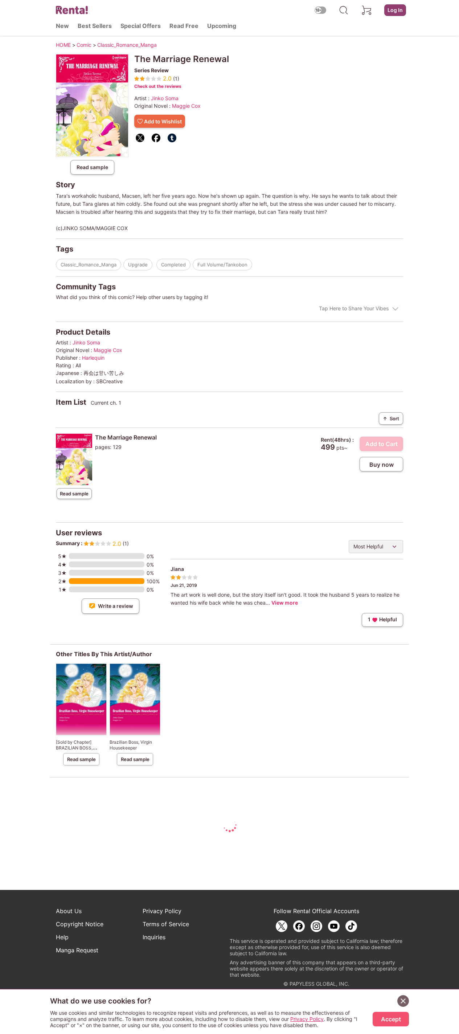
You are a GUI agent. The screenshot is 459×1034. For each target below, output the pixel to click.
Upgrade (138, 264)
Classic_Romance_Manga (88, 264)
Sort (391, 418)
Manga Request (77, 950)
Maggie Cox (186, 106)
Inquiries (154, 937)
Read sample (92, 167)
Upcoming (221, 25)
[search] (343, 10)
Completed (173, 264)
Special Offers (140, 25)
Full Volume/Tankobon (222, 264)
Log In (395, 10)
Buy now (381, 464)
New (62, 25)
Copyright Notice (79, 924)
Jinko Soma (165, 98)
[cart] (367, 10)
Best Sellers (95, 25)
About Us (69, 911)
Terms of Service (166, 924)
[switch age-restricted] (320, 10)
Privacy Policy (162, 911)
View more (284, 603)
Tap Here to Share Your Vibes (354, 308)
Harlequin (93, 358)
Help (62, 937)
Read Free (183, 25)
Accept (391, 1019)
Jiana (177, 569)
